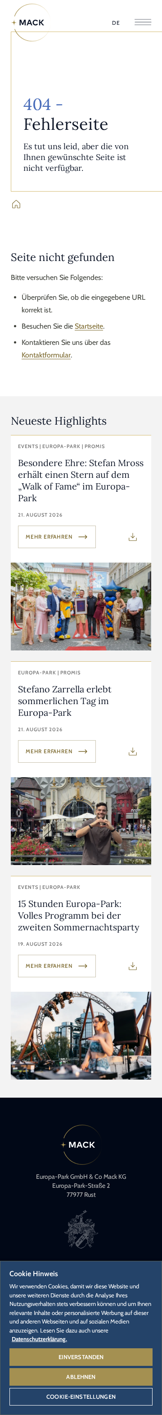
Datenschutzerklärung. (39, 1338)
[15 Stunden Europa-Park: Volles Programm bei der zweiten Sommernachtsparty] (81, 978)
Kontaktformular (46, 355)
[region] (81, 1337)
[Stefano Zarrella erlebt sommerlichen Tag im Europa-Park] (81, 763)
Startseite (89, 326)
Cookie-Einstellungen (81, 1396)
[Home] (31, 22)
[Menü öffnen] (143, 22)
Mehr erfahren (49, 536)
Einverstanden (81, 1356)
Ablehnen (80, 1376)
